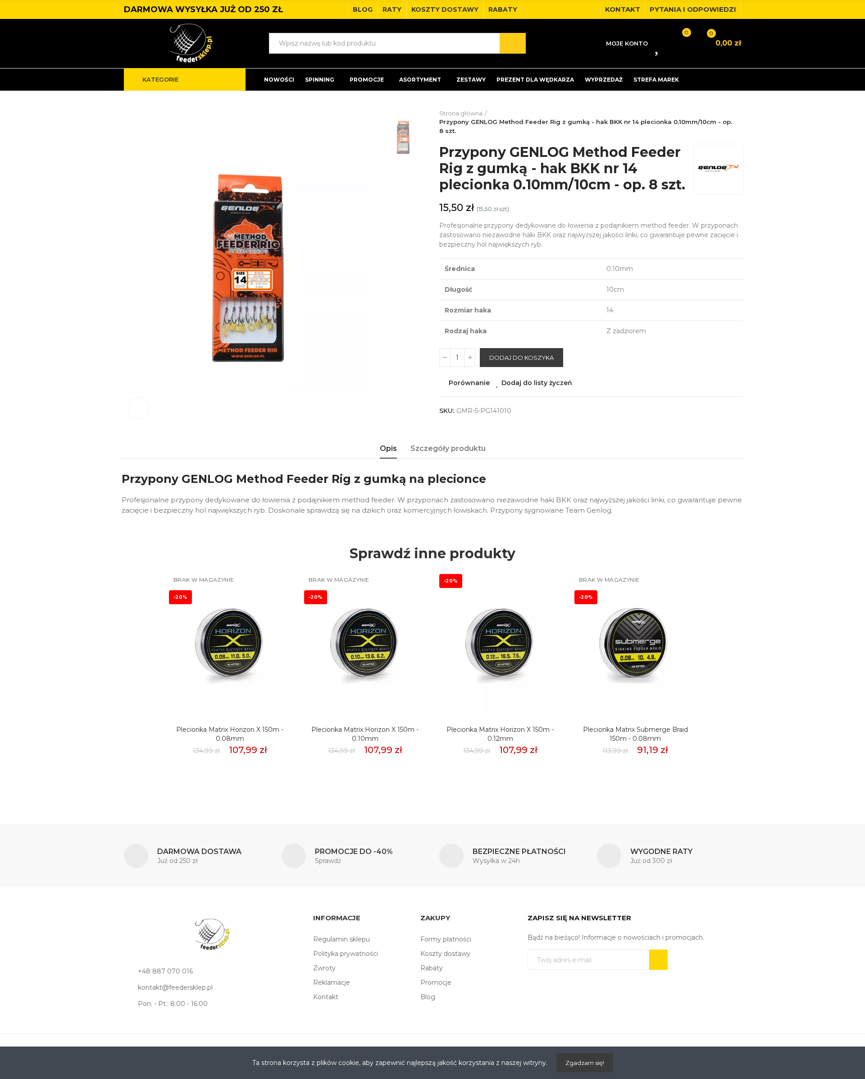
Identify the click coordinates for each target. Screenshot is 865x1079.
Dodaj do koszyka (521, 357)
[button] (363, 9)
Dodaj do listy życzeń (536, 383)
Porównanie (469, 383)
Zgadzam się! (584, 1062)
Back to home (738, 122)
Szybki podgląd (268, 619)
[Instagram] (590, 9)
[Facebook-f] (576, 9)
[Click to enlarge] (138, 408)
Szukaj (513, 43)
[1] (658, 960)
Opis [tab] (388, 448)
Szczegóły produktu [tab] (448, 448)
